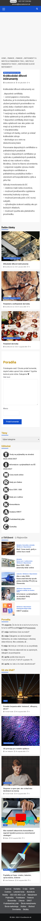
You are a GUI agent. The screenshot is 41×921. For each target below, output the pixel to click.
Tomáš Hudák (9, 711)
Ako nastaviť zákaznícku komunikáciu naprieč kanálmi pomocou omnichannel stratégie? (19, 833)
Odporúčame (27, 547)
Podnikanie (7, 783)
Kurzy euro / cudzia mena (24, 561)
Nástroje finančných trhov (12, 72)
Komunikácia (14, 504)
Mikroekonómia (8, 743)
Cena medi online (16, 475)
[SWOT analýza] (8, 609)
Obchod (31, 906)
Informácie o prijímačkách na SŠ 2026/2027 (19, 466)
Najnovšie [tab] (22, 537)
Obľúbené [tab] (8, 537)
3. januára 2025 (21, 267)
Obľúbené (20, 547)
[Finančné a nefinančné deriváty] (20, 286)
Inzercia (8, 889)
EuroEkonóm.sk (10, 83)
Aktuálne (19, 545)
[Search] (37, 9)
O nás (25, 889)
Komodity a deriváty (28, 545)
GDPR (32, 889)
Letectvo (19, 574)
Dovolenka (16, 909)
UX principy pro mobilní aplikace (16, 749)
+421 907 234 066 (24, 1)
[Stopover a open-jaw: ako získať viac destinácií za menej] (20, 771)
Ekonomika (12, 901)
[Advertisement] (20, 33)
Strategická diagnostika (24, 608)
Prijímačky (9, 898)
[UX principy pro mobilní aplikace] (20, 731)
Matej (6, 838)
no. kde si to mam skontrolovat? (22, 664)
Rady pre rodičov (16, 497)
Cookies (8, 892)
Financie (30, 898)
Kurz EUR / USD (15, 489)
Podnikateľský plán (17, 519)
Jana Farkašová (9, 880)
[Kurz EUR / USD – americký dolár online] (8, 563)
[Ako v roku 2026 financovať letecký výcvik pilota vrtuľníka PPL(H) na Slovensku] (8, 578)
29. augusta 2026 (21, 751)
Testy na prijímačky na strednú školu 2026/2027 (18, 456)
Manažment (32, 895)
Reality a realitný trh (10, 869)
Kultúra (23, 906)
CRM (5, 825)
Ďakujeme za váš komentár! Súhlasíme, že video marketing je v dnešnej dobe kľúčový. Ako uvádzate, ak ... (18, 639)
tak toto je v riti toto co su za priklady (23, 646)
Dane (5, 701)
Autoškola (31, 892)
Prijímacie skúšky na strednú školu (25, 591)
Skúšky (26, 909)
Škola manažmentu (28, 903)
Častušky (13, 527)
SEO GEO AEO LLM (17, 895)
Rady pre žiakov (15, 482)
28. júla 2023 (22, 83)
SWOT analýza (22, 611)
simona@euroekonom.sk (21, 4)
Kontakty (17, 889)
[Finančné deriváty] (20, 326)
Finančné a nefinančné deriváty (16, 304)
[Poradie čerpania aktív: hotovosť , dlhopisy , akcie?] (20, 689)
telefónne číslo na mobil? (19, 632)
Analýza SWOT (15, 512)
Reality (5, 895)
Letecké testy (18, 892)
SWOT (29, 901)
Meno (5, 408)
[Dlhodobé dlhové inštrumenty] (20, 246)
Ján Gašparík (9, 751)
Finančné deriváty (10, 344)
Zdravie (21, 901)
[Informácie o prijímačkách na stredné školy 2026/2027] (8, 594)
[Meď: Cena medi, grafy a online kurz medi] (8, 548)
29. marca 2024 (21, 307)
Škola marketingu (11, 906)
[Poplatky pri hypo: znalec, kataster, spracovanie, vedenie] (20, 857)
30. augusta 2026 (21, 711)
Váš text (6, 377)
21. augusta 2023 (22, 347)
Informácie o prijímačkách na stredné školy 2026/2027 (27, 596)
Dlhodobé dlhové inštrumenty (15, 264)
